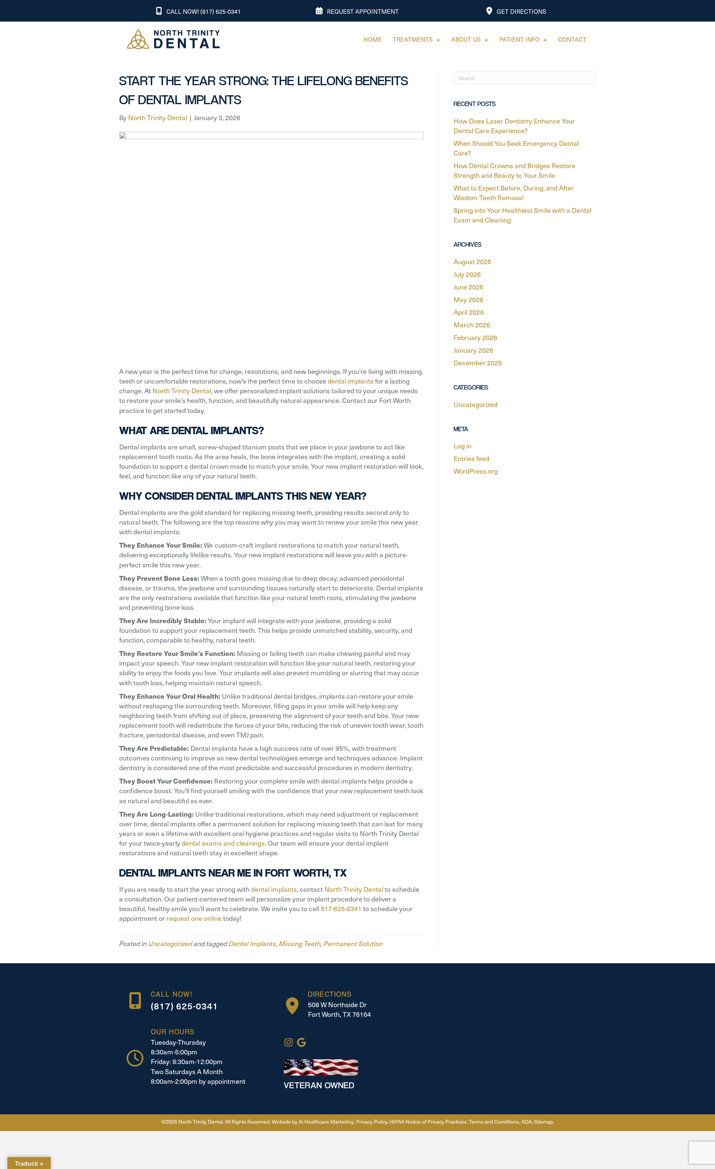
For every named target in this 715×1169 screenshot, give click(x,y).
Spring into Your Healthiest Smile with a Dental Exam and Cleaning (522, 215)
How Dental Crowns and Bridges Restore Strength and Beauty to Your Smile (514, 170)
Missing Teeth (300, 943)
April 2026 (469, 312)
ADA (526, 1121)
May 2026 (468, 299)
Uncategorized (170, 943)
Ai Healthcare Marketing (326, 1121)
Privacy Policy (371, 1121)
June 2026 (468, 287)
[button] (198, 11)
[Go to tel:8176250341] (198, 1000)
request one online (194, 918)
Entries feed (471, 458)
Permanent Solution (353, 943)
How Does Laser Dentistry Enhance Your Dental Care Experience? (514, 125)
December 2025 (478, 363)
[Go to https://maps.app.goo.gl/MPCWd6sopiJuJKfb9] (301, 1043)
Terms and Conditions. (494, 1121)
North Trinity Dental (181, 390)
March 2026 (472, 325)
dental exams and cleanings (222, 843)
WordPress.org (476, 471)
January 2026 (473, 350)
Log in (462, 446)
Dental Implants (252, 943)
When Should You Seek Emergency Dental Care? (516, 148)
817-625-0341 (341, 908)
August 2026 (472, 261)
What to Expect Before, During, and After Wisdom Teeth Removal (514, 192)
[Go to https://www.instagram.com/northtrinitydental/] (288, 1043)
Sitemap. (544, 1121)
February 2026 (475, 337)
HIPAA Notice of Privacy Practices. (429, 1121)
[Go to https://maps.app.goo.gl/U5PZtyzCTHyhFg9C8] (339, 1006)
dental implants (350, 381)
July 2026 (467, 274)
